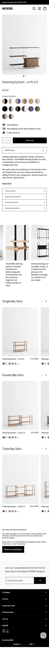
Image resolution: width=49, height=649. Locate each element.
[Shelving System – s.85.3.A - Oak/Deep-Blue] (9, 511)
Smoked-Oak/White (24, 108)
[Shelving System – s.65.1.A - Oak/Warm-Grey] (15, 364)
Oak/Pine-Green (24, 101)
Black (4, 108)
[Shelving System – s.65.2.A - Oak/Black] (3, 437)
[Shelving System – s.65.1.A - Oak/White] (6, 364)
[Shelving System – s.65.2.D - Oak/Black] (42, 437)
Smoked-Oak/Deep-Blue (31, 108)
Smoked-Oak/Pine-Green (37, 108)
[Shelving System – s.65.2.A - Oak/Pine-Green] (12, 437)
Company (6, 592)
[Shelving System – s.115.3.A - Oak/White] (45, 511)
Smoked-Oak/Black (18, 108)
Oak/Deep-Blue (18, 101)
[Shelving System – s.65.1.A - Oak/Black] (3, 364)
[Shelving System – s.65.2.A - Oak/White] (6, 437)
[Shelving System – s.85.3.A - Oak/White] (6, 511)
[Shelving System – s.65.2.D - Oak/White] (45, 437)
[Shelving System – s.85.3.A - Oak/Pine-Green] (12, 511)
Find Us (5, 599)
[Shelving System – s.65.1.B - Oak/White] (45, 364)
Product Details (10, 191)
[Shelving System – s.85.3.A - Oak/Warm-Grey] (15, 511)
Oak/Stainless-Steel (37, 101)
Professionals (7, 612)
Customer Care (8, 605)
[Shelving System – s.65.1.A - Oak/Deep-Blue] (9, 364)
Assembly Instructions (13, 197)
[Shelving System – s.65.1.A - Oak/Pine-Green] (12, 364)
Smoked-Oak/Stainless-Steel (11, 116)
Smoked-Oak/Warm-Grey (4, 116)
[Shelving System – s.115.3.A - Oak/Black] (42, 511)
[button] (46, 301)
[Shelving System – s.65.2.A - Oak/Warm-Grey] (15, 437)
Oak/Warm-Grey (31, 101)
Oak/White (11, 101)
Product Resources (11, 202)
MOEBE (5, 625)
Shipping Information (12, 208)
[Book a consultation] (24, 541)
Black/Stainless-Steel (11, 108)
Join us (5, 619)
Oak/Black (4, 101)
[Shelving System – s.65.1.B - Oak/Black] (42, 364)
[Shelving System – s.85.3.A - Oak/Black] (3, 511)
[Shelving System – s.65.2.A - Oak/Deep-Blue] (9, 437)
